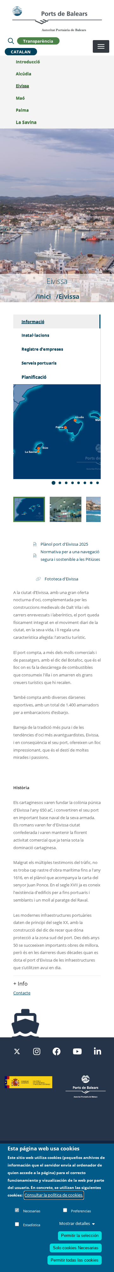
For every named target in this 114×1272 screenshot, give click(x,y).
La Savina (26, 122)
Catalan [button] (21, 51)
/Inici (43, 296)
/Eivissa (67, 296)
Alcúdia (23, 73)
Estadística (31, 1224)
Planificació (34, 377)
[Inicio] (57, 18)
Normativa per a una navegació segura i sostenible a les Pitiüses (70, 555)
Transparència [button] (38, 41)
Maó (20, 98)
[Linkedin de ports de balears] (97, 1051)
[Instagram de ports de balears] (36, 1051)
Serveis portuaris (39, 363)
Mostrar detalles (74, 1223)
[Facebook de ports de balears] (56, 1051)
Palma (22, 110)
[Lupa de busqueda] (11, 41)
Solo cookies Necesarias (75, 1247)
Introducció (28, 61)
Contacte (21, 993)
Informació (33, 321)
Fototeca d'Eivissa (61, 579)
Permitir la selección (79, 1235)
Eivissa (22, 85)
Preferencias (81, 1211)
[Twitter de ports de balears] (17, 1051)
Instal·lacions (35, 335)
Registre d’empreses (42, 349)
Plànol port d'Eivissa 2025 (64, 544)
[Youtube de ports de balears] (77, 1051)
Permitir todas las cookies (74, 1260)
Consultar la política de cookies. (53, 1195)
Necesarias (31, 1211)
